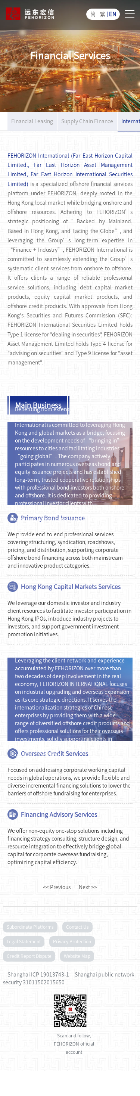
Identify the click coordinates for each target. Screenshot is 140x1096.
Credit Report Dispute (29, 956)
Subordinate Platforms (30, 927)
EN (112, 14)
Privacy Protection (72, 941)
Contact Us (77, 927)
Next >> (88, 887)
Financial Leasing (32, 121)
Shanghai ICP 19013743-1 (38, 974)
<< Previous (57, 887)
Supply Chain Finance (87, 121)
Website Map (77, 956)
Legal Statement (24, 941)
